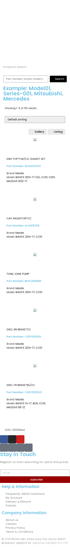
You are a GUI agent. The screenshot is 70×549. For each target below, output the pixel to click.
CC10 (44, 177)
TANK (10, 274)
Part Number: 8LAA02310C (24, 166)
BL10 (35, 403)
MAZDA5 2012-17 (17, 181)
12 (18, 430)
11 (16, 430)
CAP (9, 218)
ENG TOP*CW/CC (18, 159)
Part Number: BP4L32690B (24, 281)
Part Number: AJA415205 (23, 225)
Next (22, 430)
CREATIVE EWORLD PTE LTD (50, 543)
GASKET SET (37, 159)
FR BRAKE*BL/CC (24, 385)
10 (13, 430)
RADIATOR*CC (22, 218)
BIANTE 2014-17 (25, 237)
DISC (10, 329)
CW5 (52, 177)
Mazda (19, 173)
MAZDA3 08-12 (16, 407)
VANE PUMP (21, 274)
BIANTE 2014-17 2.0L (27, 177)
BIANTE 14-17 (23, 403)
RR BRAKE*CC (22, 329)
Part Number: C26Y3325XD (24, 392)
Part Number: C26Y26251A (24, 337)
